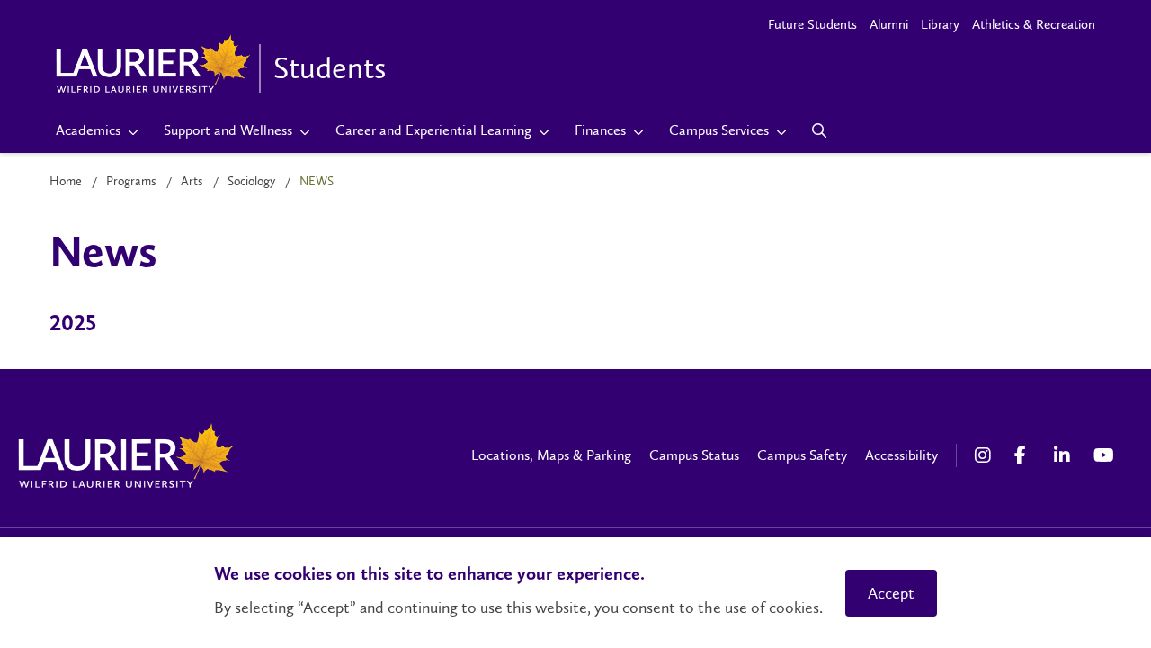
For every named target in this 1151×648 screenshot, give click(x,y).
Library (940, 24)
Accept (891, 593)
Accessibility (901, 455)
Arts (192, 181)
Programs (131, 181)
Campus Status (694, 455)
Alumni (889, 24)
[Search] (819, 130)
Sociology (251, 181)
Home (65, 181)
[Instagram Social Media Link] (985, 455)
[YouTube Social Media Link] (1104, 455)
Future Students (812, 24)
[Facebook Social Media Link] (1025, 455)
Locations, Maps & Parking (551, 455)
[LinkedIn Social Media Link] (1064, 455)
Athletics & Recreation (1033, 24)
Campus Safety (802, 455)
